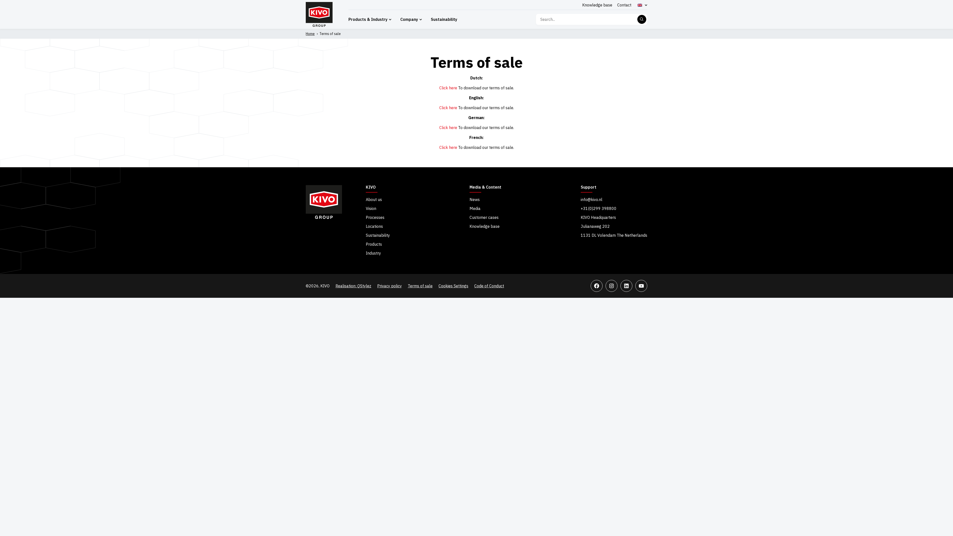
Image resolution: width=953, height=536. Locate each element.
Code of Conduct (489, 285)
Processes (375, 217)
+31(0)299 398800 (598, 208)
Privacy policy (389, 285)
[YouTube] (641, 286)
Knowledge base (597, 5)
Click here (448, 87)
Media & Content (485, 187)
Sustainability (444, 19)
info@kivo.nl (591, 199)
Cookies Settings (453, 285)
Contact (624, 5)
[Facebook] (597, 286)
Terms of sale (420, 285)
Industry (373, 253)
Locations (374, 226)
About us (374, 199)
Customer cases (484, 217)
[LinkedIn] (626, 286)
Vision (371, 208)
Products (374, 244)
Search (641, 19)
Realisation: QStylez (353, 285)
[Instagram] (611, 286)
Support (588, 187)
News (475, 199)
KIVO (371, 187)
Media (475, 208)
